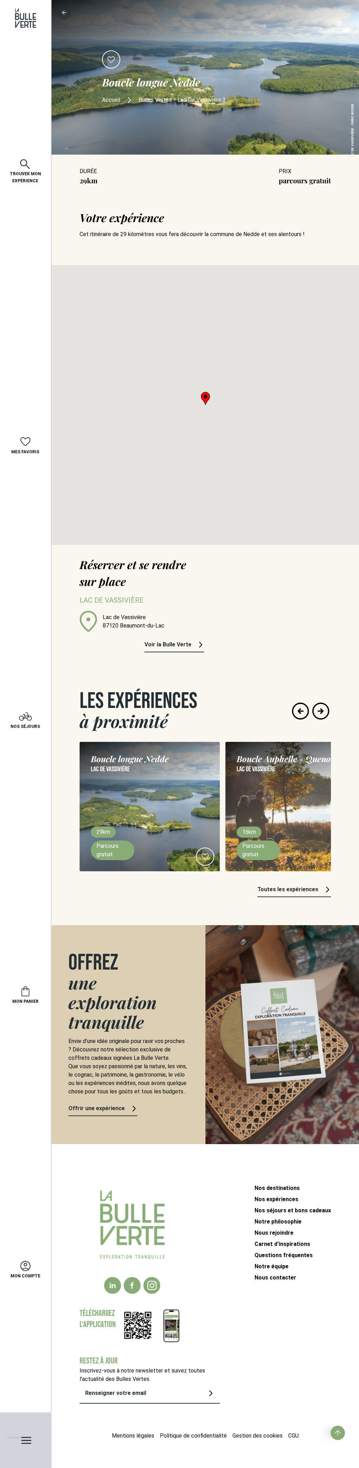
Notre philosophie (278, 1221)
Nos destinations (277, 1188)
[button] (205, 398)
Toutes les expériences (287, 889)
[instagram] (152, 1285)
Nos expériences (276, 1199)
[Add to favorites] (111, 59)
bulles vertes (155, 100)
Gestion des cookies (257, 1435)
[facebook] (132, 1285)
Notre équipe (272, 1266)
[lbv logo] (25, 18)
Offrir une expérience (96, 1108)
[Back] (64, 13)
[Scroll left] (300, 711)
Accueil (111, 100)
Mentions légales (133, 1435)
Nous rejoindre (274, 1232)
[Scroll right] (321, 711)
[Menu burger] (25, 1440)
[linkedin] (112, 1285)
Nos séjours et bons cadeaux (293, 1210)
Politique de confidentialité (193, 1435)
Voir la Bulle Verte (167, 644)
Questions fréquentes (284, 1255)
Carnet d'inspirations (282, 1244)
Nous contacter (275, 1277)
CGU (293, 1435)
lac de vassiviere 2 (201, 100)
